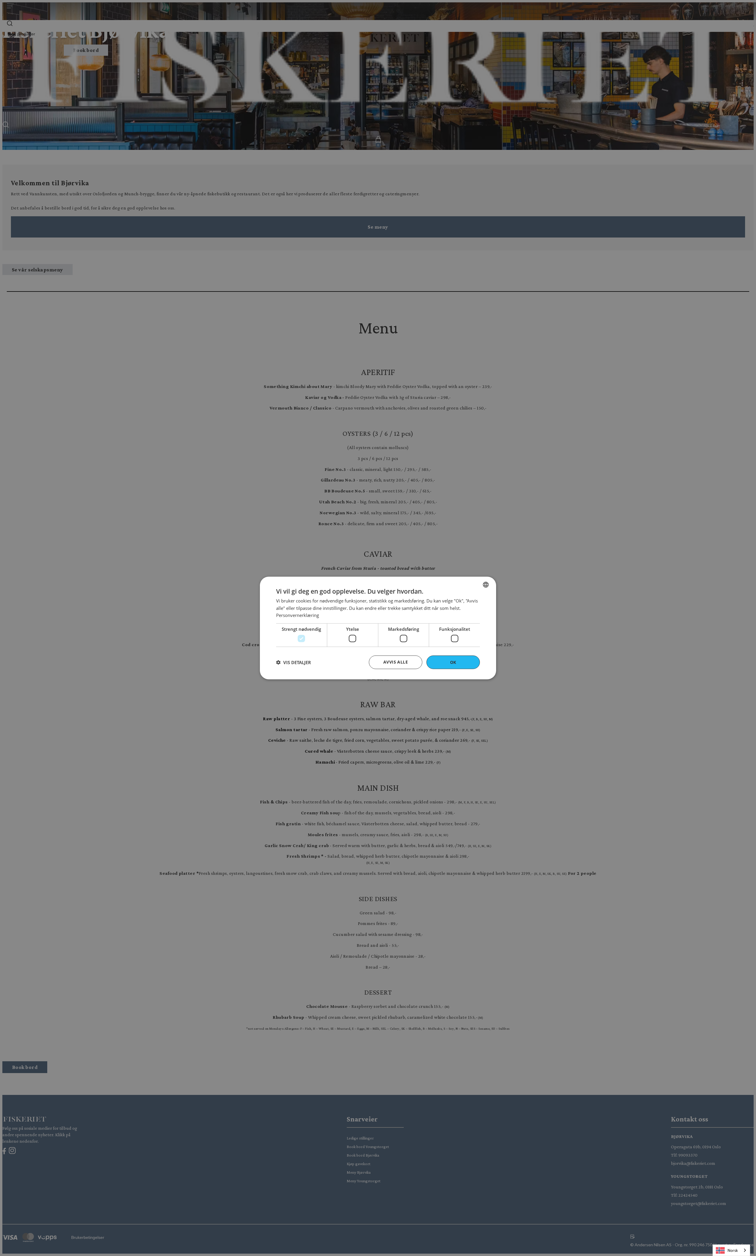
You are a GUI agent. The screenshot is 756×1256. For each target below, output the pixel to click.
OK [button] (453, 662)
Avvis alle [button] (395, 661)
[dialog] (378, 628)
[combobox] (486, 584)
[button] (293, 662)
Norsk (733, 1250)
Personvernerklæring (297, 615)
